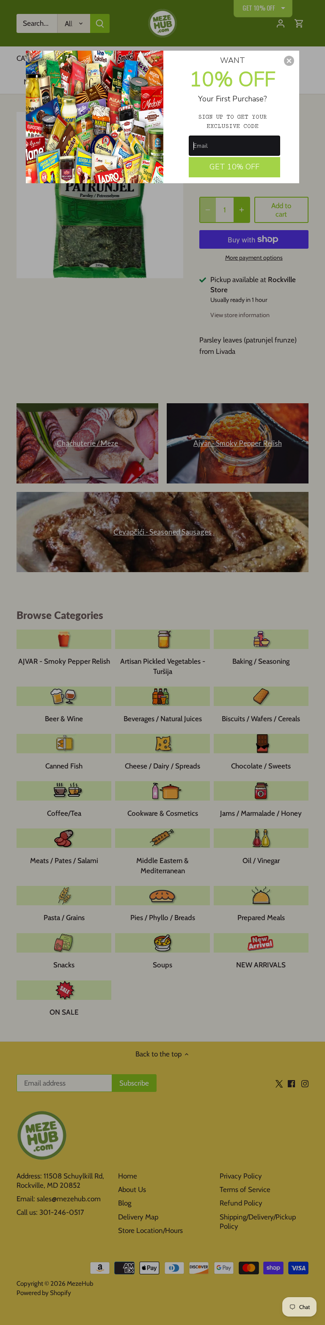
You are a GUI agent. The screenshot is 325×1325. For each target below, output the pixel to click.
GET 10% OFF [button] (234, 167)
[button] (289, 61)
